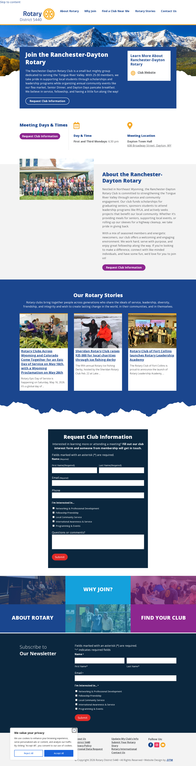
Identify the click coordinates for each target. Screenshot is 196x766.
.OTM (169, 760)
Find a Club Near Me (115, 11)
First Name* (81, 666)
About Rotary (69, 11)
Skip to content (10, 2)
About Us (80, 738)
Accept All (59, 753)
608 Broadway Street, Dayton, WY (149, 145)
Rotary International (124, 749)
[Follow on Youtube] (162, 744)
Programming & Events (68, 525)
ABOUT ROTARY (32, 617)
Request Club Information (47, 101)
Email (60, 477)
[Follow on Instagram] (156, 744)
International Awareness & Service (74, 521)
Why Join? (98, 589)
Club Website (147, 72)
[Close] (74, 730)
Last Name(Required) (110, 465)
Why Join (90, 11)
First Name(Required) (63, 465)
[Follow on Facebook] (150, 744)
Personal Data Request (89, 749)
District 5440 (82, 742)
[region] (43, 744)
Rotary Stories (145, 11)
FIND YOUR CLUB (163, 617)
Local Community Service (69, 517)
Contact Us (168, 11)
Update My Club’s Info (124, 738)
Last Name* (133, 666)
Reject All (28, 753)
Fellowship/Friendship (67, 512)
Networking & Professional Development (77, 508)
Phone (56, 490)
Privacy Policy (83, 745)
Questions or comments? (68, 532)
